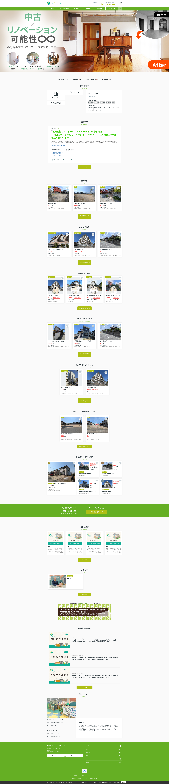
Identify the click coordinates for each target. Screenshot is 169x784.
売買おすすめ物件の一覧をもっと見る (84, 263)
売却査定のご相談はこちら (58, 152)
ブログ (87, 755)
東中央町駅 (90, 110)
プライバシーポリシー (84, 775)
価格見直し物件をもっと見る (84, 308)
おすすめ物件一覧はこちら (58, 153)
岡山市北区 (96, 102)
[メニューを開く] (120, 8)
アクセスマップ (89, 758)
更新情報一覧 (84, 167)
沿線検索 (60, 94)
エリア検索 (51, 94)
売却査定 (76, 8)
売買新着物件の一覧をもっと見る (84, 216)
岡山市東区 (108, 102)
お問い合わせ (111, 8)
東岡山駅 (108, 107)
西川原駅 (117, 107)
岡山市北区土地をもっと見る (84, 446)
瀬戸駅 (104, 107)
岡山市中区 (102, 102)
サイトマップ (92, 775)
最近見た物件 (57, 103)
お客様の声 (88, 752)
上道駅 (99, 110)
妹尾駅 (95, 107)
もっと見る (84, 594)
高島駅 (113, 107)
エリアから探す (64, 8)
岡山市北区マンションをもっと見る (84, 401)
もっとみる (84, 559)
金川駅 (95, 110)
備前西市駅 (90, 107)
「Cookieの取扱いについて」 (106, 782)
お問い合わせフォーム (96, 512)
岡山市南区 (90, 102)
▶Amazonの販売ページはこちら (58, 145)
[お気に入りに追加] (67, 188)
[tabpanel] (84, 41)
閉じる (123, 782)
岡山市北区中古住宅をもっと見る (84, 354)
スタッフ (88, 749)
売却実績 (88, 8)
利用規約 (76, 775)
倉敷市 (113, 102)
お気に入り (75, 92)
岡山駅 (99, 107)
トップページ (88, 745)
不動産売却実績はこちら (57, 155)
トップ (53, 8)
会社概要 (99, 8)
